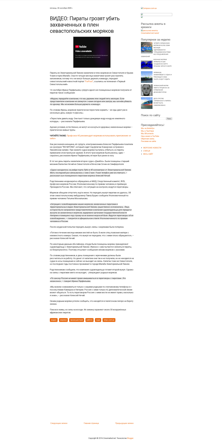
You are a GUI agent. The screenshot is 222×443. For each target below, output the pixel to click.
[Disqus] (92, 390)
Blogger (130, 438)
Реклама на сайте (148, 141)
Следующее (55, 423)
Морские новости (152, 148)
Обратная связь (147, 139)
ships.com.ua (109, 320)
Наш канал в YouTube (150, 136)
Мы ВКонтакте (147, 133)
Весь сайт (148, 154)
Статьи (146, 151)
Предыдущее (121, 423)
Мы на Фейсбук (147, 128)
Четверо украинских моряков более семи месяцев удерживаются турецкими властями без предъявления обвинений (156, 49)
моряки (63, 320)
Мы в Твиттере (147, 131)
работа (89, 320)
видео (53, 320)
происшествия (76, 320)
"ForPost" (88, 81)
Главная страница (91, 423)
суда (98, 320)
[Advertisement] (92, 342)
